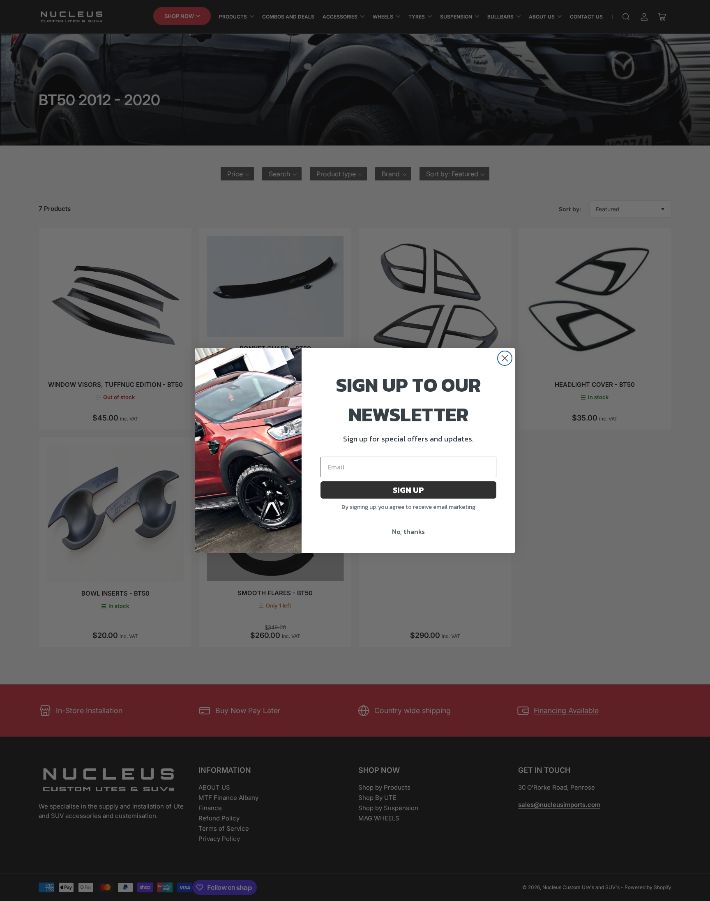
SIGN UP (408, 490)
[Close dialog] (505, 358)
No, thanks (408, 531)
